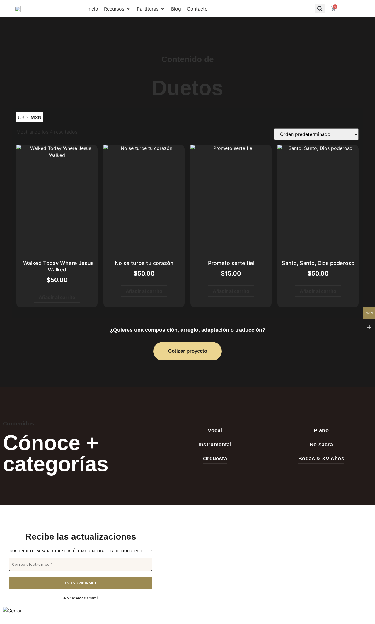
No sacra (321, 444)
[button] (117, 9)
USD (23, 117)
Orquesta (215, 458)
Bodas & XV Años (321, 458)
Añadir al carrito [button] (57, 297)
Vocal (215, 430)
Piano (321, 430)
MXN (36, 117)
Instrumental (214, 444)
